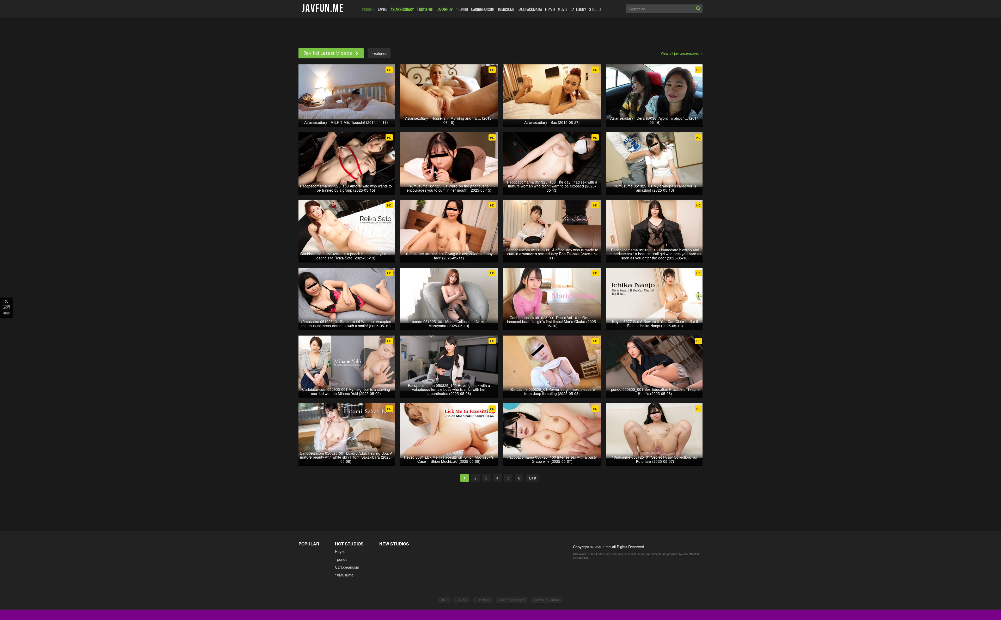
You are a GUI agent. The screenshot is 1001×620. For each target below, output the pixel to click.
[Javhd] (322, 8)
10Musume (344, 575)
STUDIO (595, 9)
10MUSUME (506, 9)
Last (532, 478)
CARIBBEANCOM (483, 9)
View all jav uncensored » (682, 53)
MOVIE (562, 9)
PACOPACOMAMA (529, 9)
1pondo (341, 559)
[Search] (698, 8)
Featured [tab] (379, 53)
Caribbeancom (347, 567)
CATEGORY (578, 9)
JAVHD (382, 9)
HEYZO (550, 9)
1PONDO (462, 9)
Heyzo (340, 551)
